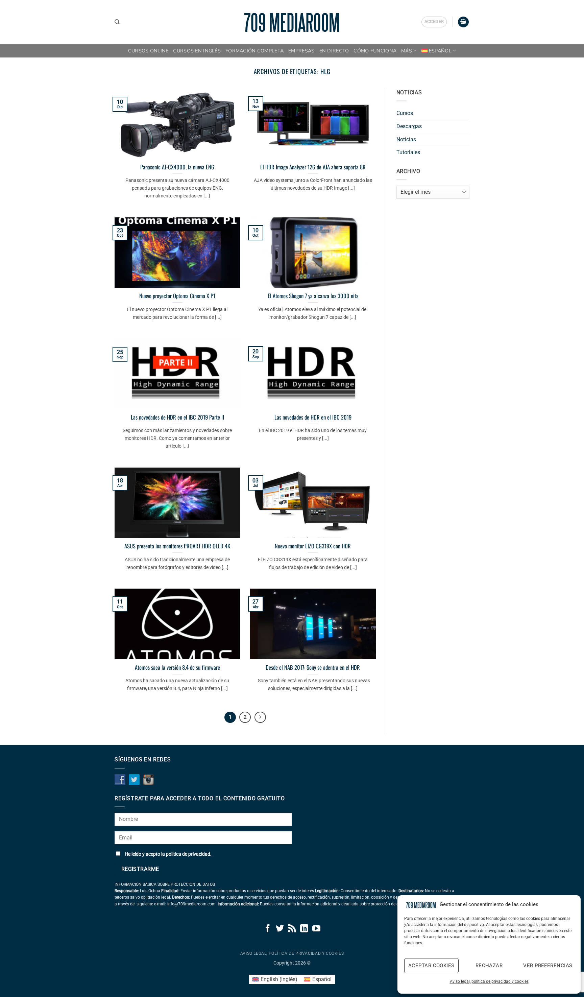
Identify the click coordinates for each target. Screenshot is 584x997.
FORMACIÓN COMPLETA (254, 50)
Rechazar (489, 966)
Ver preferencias (547, 966)
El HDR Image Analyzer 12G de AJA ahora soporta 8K (312, 167)
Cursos (404, 113)
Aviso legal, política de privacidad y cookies (489, 981)
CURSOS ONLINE (148, 50)
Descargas (409, 126)
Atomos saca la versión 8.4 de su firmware (177, 667)
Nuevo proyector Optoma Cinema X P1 (177, 296)
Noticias (406, 139)
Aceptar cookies (431, 966)
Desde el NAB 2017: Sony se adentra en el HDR (313, 667)
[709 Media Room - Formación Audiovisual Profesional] (292, 22)
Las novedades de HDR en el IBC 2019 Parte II (177, 417)
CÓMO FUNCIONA (375, 50)
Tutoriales (408, 152)
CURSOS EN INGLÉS (197, 50)
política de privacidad (188, 854)
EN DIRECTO (334, 50)
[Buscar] (117, 22)
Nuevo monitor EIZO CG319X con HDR (313, 546)
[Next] (260, 717)
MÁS (406, 50)
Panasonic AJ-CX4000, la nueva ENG (177, 167)
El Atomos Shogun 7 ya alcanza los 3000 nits (313, 296)
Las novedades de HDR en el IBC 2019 (312, 417)
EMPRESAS (301, 50)
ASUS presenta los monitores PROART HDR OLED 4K (177, 546)
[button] (434, 22)
